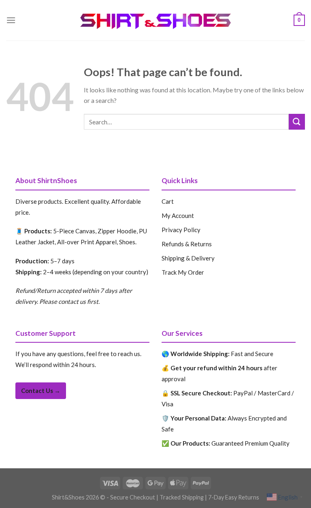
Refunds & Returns (187, 244)
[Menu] (11, 20)
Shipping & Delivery (188, 258)
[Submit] (297, 122)
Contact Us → (40, 390)
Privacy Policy (181, 229)
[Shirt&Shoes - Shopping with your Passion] (155, 20)
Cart (168, 201)
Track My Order (183, 272)
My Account (178, 215)
